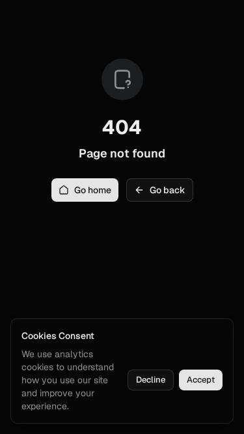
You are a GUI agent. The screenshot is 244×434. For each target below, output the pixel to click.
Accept (201, 379)
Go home (92, 190)
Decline (150, 379)
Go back (167, 190)
